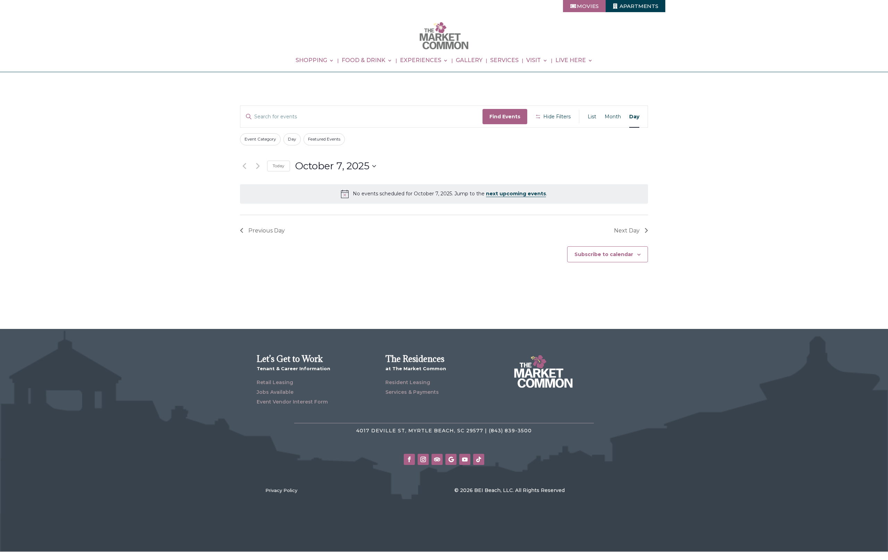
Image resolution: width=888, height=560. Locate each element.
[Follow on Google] (450, 459)
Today (278, 165)
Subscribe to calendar (603, 254)
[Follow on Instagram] (423, 459)
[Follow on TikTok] (478, 459)
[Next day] (258, 166)
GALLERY (469, 60)
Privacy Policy (281, 490)
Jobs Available (275, 392)
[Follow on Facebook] (409, 459)
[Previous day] (244, 166)
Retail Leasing (275, 382)
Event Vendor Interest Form (292, 402)
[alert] (444, 194)
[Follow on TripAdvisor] (437, 459)
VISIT (533, 60)
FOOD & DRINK (363, 60)
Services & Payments (412, 392)
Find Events (504, 116)
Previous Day (266, 230)
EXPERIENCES (420, 60)
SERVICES (504, 60)
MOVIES (588, 6)
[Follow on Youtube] (464, 459)
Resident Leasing (407, 382)
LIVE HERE (570, 60)
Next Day (627, 230)
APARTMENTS (639, 6)
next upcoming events (516, 193)
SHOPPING (311, 60)
